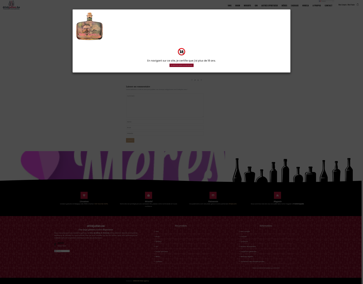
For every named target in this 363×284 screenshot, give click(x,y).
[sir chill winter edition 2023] (89, 26)
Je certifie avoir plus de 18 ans (181, 65)
